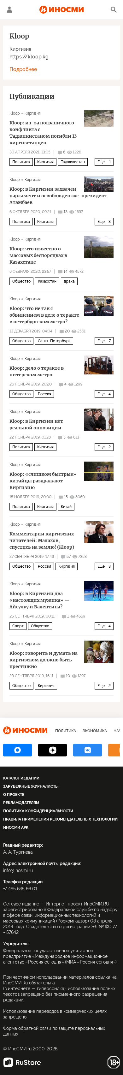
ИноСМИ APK (15, 827)
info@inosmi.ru (18, 870)
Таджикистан (73, 162)
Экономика (95, 731)
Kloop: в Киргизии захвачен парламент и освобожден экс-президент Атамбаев (58, 195)
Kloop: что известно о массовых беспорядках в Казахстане (38, 255)
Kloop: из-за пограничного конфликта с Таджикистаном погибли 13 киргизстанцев (43, 133)
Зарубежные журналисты (31, 786)
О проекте (13, 794)
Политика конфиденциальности (38, 811)
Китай (66, 507)
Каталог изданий (21, 778)
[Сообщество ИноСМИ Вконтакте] (87, 750)
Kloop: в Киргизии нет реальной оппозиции (36, 424)
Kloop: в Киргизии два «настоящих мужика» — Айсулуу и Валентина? (39, 600)
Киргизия (20, 49)
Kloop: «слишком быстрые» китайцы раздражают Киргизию (42, 480)
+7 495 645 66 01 (20, 888)
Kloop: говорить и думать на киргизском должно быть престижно (43, 659)
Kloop (14, 113)
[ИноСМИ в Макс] (17, 750)
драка (69, 281)
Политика (21, 162)
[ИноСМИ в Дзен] (52, 750)
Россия (44, 394)
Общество (21, 281)
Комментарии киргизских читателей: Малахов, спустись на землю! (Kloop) (41, 540)
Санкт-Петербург (54, 341)
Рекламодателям (21, 803)
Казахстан (47, 281)
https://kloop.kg (29, 57)
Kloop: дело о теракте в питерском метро (36, 371)
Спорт (18, 626)
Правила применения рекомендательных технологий (60, 819)
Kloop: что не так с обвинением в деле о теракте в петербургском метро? (44, 315)
